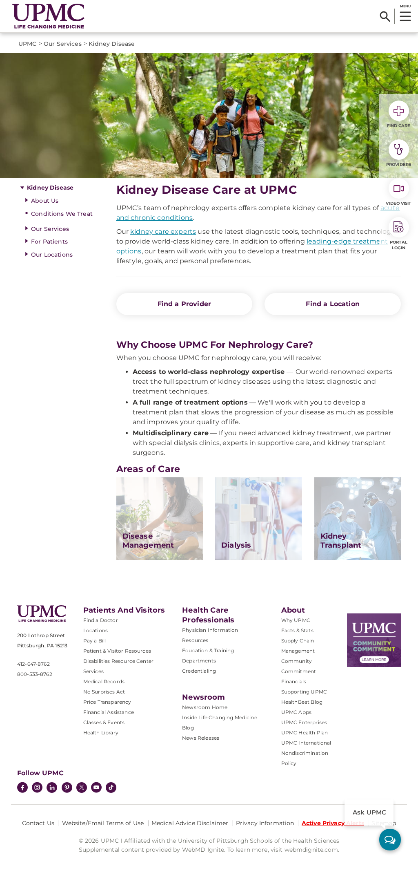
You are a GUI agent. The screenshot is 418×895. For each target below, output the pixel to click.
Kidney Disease (50, 187)
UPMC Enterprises (304, 722)
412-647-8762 (33, 664)
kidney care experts (163, 231)
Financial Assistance (108, 712)
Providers (398, 164)
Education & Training (208, 650)
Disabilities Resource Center (118, 661)
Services (93, 671)
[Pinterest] (67, 788)
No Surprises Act (104, 692)
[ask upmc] (390, 839)
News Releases (200, 738)
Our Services (50, 229)
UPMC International (306, 743)
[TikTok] (111, 787)
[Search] (385, 16)
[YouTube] (96, 788)
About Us (44, 200)
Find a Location (332, 304)
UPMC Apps (296, 712)
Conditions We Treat (62, 213)
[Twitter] (81, 787)
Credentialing (199, 671)
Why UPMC (295, 620)
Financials (294, 681)
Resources (195, 640)
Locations (95, 630)
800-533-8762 (34, 674)
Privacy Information (265, 823)
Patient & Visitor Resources (117, 651)
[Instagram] (37, 788)
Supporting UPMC (304, 692)
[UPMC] (48, 16)
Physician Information (210, 630)
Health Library (100, 732)
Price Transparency (107, 702)
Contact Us (38, 823)
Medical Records (104, 681)
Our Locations (52, 254)
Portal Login (398, 245)
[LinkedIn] (52, 788)
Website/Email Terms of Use (103, 823)
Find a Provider (184, 304)
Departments (199, 661)
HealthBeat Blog (301, 702)
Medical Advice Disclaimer (190, 823)
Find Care (399, 125)
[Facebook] (22, 788)
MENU (405, 6)
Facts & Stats (297, 630)
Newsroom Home (204, 707)
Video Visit (398, 203)
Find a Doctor (100, 620)
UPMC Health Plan (304, 732)
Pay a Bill (94, 641)
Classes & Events (104, 722)
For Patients (49, 241)
